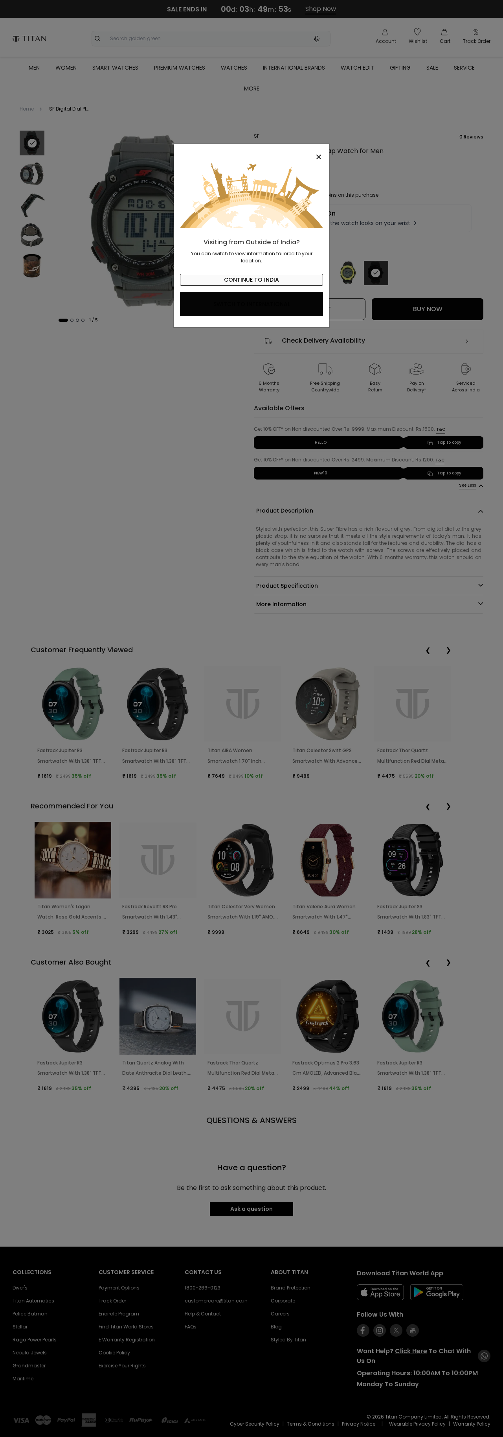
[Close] (251, 152)
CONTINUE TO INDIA (251, 280)
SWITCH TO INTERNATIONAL (251, 304)
